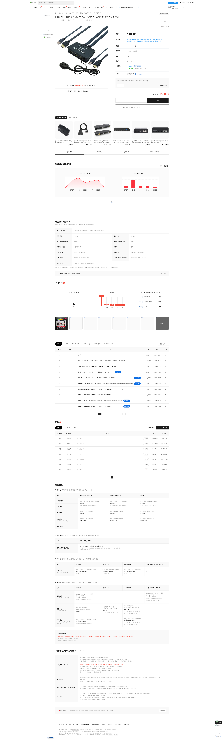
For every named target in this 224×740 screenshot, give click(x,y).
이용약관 (68, 724)
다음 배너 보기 (49, 30)
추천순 (66, 344)
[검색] (72, 3)
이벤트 (69, 7)
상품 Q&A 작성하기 (162, 427)
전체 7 (58, 428)
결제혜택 (97, 7)
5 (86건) (135, 46)
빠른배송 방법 (138, 66)
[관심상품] (120, 100)
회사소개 (61, 724)
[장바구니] (187, 8)
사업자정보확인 (75, 731)
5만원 (129, 51)
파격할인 (52, 7)
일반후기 (97, 344)
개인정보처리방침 (84, 724)
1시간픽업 (64, 7)
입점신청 (75, 724)
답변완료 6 (67, 428)
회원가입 (186, 3)
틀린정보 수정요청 (164, 13)
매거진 (90, 7)
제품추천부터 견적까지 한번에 (77, 91)
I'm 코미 (174, 2)
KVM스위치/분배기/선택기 (82, 13)
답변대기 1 (77, 428)
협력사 (103, 724)
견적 (45, 7)
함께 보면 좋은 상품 (61, 117)
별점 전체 (162, 344)
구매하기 (157, 100)
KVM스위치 (96, 13)
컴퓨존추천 (76, 7)
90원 (128, 56)
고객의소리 (110, 734)
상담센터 (192, 3)
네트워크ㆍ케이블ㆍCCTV (65, 13)
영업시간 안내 (108, 733)
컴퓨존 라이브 (109, 7)
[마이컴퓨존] (192, 8)
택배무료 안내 (139, 74)
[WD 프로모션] (218, 725)
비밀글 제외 (151, 428)
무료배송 (58, 7)
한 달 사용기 (108, 344)
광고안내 (110, 724)
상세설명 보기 (80, 650)
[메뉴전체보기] (31, 7)
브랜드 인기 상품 (73, 117)
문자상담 (116, 734)
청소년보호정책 (95, 724)
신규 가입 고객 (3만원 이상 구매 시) (81, 85)
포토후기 (86, 344)
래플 (102, 7)
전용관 (84, 7)
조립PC (35, 7)
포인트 (135, 51)
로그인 (181, 3)
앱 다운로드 (127, 724)
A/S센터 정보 (162, 710)
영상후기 (75, 344)
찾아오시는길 (118, 724)
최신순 (59, 344)
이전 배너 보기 (47, 30)
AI (40, 7)
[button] (183, 6)
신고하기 (163, 274)
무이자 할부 (130, 61)
